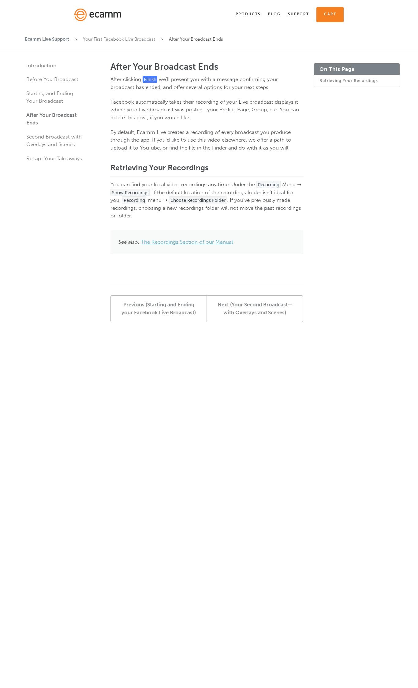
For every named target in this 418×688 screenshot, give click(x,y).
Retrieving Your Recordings (348, 81)
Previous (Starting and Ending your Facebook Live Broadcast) (158, 308)
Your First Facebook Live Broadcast (119, 39)
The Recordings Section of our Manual (187, 242)
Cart (330, 14)
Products (248, 14)
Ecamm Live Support (47, 39)
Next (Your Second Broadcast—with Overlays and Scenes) (255, 308)
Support (298, 14)
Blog (274, 14)
